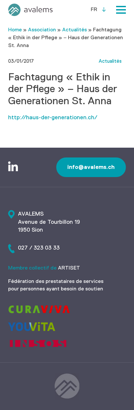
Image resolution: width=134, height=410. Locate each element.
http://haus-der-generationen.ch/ (52, 118)
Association (42, 30)
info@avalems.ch (91, 167)
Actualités (74, 30)
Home (15, 30)
